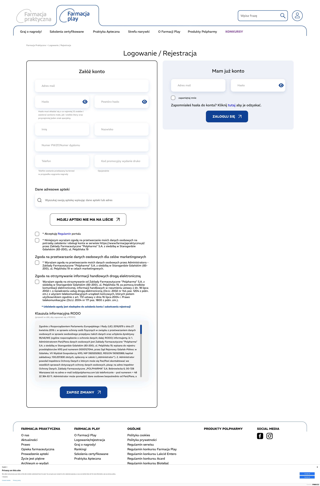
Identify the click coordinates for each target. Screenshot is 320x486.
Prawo (25, 444)
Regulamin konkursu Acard (146, 458)
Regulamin (64, 233)
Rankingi (80, 449)
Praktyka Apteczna (106, 31)
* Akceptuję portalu (61, 233)
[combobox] (92, 200)
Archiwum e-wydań (35, 463)
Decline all (307, 477)
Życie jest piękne (32, 458)
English (4, 467)
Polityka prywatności (142, 440)
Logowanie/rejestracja (89, 440)
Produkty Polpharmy (202, 31)
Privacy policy (17, 480)
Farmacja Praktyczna (36, 45)
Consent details (6, 480)
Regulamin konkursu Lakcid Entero (151, 454)
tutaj (231, 105)
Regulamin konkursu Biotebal (148, 463)
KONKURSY (234, 31)
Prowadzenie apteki (35, 454)
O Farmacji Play (169, 31)
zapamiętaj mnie (187, 98)
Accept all (307, 473)
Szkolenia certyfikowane (67, 31)
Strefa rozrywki (139, 31)
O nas (25, 435)
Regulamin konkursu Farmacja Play (152, 449)
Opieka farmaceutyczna (37, 449)
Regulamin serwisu (140, 444)
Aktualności (29, 440)
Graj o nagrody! (31, 31)
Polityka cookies (138, 435)
